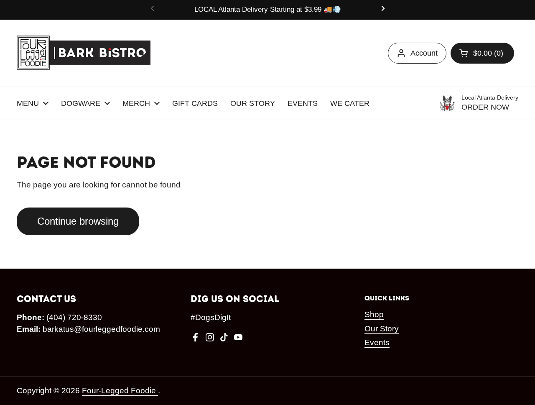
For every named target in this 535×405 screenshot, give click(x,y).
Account (424, 53)
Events (377, 342)
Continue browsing (78, 221)
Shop (374, 314)
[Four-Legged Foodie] (83, 53)
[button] (482, 53)
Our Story (381, 328)
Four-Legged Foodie (120, 390)
